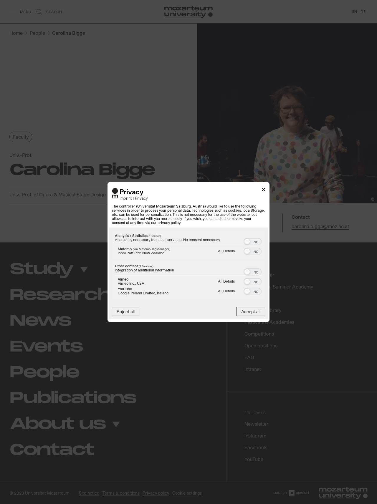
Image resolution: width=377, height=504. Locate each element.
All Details (226, 250)
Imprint (126, 197)
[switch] (252, 240)
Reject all (126, 311)
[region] (188, 265)
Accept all (250, 311)
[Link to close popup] (263, 190)
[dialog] (188, 252)
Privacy (141, 197)
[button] (247, 241)
